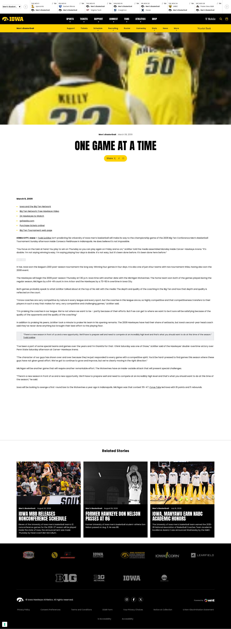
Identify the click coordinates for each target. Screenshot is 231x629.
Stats (154, 28)
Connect (113, 19)
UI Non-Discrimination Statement (198, 609)
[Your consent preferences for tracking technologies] (4, 624)
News (165, 28)
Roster (127, 28)
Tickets (84, 19)
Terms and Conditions (81, 609)
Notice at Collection (163, 609)
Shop (154, 19)
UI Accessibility (104, 619)
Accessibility (127, 619)
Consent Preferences (50, 609)
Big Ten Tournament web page (36, 230)
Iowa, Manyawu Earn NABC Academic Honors (177, 516)
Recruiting (113, 28)
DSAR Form (108, 609)
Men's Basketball (107, 134)
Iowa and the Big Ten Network (35, 206)
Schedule (97, 28)
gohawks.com (27, 220)
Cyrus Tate (155, 387)
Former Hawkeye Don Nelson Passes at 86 (113, 516)
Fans (126, 19)
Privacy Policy (23, 609)
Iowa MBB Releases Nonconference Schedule (42, 516)
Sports (70, 19)
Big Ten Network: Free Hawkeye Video (39, 211)
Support (98, 19)
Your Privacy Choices (133, 609)
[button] (26, 7)
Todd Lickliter (45, 237)
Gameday (141, 28)
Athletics (140, 19)
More (176, 28)
